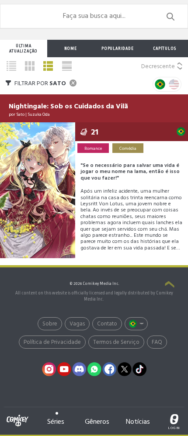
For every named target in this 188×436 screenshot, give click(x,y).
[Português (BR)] (136, 323)
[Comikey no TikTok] (140, 369)
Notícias (138, 421)
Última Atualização (23, 48)
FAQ (157, 342)
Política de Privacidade (52, 342)
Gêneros (97, 421)
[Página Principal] (17, 416)
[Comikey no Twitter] (125, 369)
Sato (20, 114)
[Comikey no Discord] (80, 369)
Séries (55, 421)
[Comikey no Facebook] (110, 369)
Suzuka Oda (39, 114)
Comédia (127, 148)
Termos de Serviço (116, 342)
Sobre (49, 324)
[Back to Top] (170, 285)
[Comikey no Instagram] (49, 369)
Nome (70, 48)
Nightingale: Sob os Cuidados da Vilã (68, 106)
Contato (107, 324)
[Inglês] (174, 84)
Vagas (77, 324)
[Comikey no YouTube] (64, 369)
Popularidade (117, 48)
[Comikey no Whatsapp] (94, 369)
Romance (93, 148)
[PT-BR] (160, 84)
